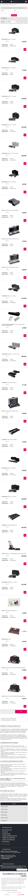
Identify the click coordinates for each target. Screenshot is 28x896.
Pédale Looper (4, 817)
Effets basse (4, 815)
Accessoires (4, 820)
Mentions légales (6, 833)
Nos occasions (5, 841)
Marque (2, 10)
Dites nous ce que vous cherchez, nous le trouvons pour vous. (14, 7)
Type (15, 10)
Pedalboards (13, 720)
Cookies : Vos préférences (8, 839)
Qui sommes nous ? (7, 829)
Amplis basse (4, 809)
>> (21, 711)
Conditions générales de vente (9, 835)
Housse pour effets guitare (6, 720)
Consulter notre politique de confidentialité (9, 890)
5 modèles (24, 631)
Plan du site (5, 831)
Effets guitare (4, 812)
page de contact (17, 852)
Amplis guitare (4, 806)
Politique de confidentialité (8, 837)
